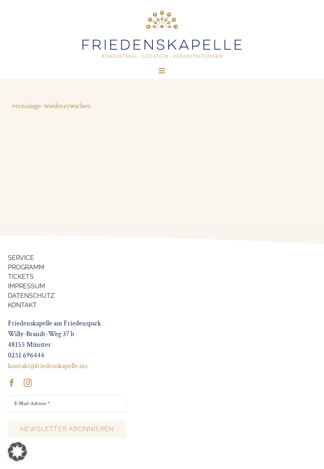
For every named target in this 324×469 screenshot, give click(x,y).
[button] (17, 451)
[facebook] (12, 383)
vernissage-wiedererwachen (51, 105)
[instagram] (28, 383)
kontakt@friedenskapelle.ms (47, 365)
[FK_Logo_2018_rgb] (162, 11)
